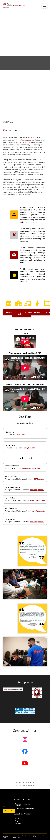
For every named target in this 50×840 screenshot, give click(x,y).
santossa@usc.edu (37, 522)
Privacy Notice (14, 836)
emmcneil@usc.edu (37, 500)
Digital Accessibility (39, 836)
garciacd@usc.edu (37, 490)
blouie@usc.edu (19, 434)
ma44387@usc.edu (37, 479)
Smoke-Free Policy (15, 837)
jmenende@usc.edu (37, 511)
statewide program (26, 140)
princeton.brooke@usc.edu (30, 468)
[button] (44, 6)
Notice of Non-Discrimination (25, 836)
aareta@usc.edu (28, 448)
